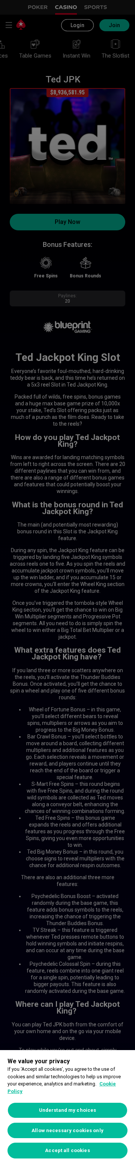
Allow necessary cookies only (68, 1130)
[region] (67, 1108)
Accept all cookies (67, 1150)
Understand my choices (67, 1110)
